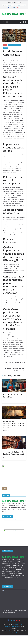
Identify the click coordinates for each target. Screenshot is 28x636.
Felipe (14, 58)
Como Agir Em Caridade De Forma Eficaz (13, 396)
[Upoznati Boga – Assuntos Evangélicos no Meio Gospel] (3, 22)
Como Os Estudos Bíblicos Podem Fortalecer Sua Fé (14, 370)
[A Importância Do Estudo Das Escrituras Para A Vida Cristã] (14, 437)
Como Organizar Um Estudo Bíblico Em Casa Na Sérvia (16, 5)
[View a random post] (24, 22)
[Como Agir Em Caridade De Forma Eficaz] (14, 380)
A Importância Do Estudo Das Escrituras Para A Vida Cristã (14, 453)
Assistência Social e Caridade (14, 44)
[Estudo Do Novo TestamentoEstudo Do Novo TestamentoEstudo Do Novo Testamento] (14, 407)
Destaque (6, 47)
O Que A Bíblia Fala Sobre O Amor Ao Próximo (15, 364)
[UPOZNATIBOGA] (14, 499)
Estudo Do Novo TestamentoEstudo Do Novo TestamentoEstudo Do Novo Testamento (13, 424)
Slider (5, 44)
